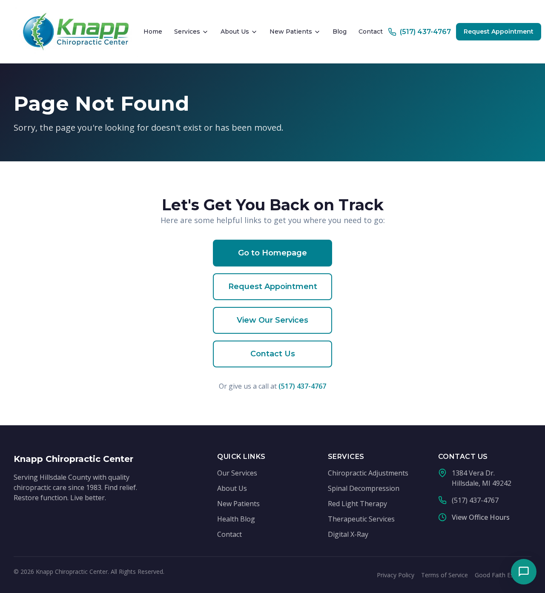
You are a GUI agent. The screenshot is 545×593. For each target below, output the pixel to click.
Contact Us (272, 353)
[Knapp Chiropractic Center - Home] (76, 32)
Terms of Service (444, 575)
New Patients (291, 31)
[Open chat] (523, 571)
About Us (235, 31)
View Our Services (272, 320)
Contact (371, 31)
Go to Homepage (272, 253)
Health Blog (236, 519)
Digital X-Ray (348, 534)
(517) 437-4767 (302, 386)
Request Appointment (499, 31)
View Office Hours (481, 517)
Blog (340, 31)
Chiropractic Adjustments (368, 473)
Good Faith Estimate (503, 575)
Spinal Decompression (363, 488)
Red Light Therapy (357, 503)
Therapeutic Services (361, 519)
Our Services (237, 473)
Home (152, 31)
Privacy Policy (395, 575)
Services (187, 31)
